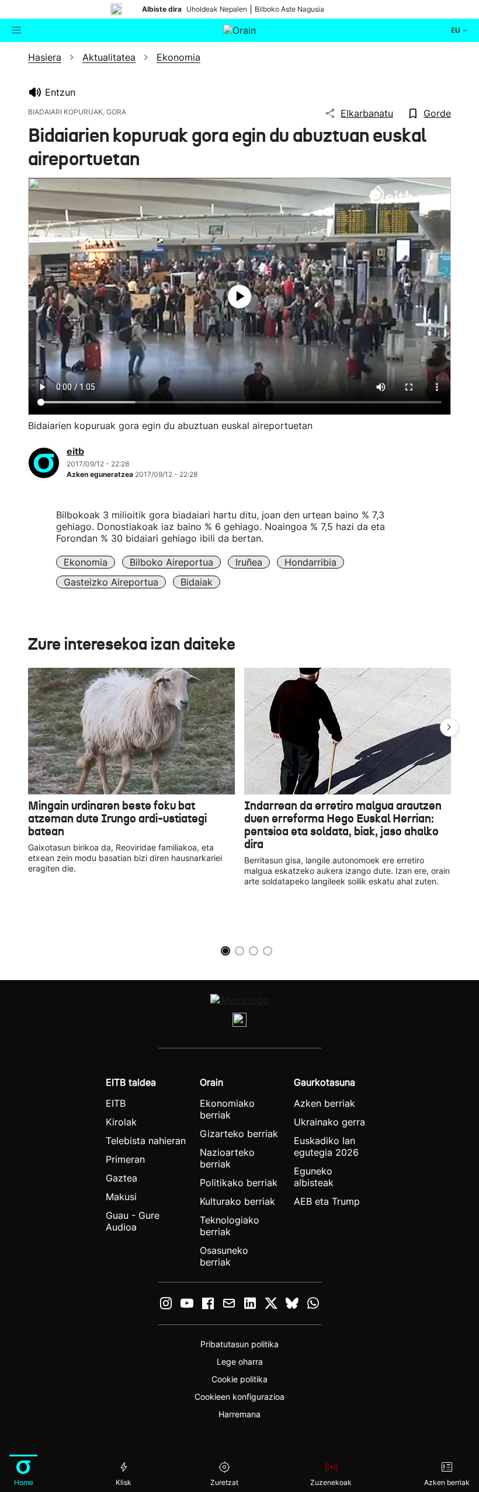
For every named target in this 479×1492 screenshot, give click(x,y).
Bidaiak (197, 582)
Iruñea (248, 562)
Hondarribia (310, 562)
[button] (449, 727)
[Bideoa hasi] (239, 296)
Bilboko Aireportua (171, 562)
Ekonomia (85, 562)
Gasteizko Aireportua (111, 582)
